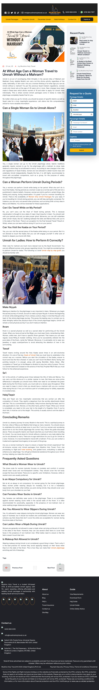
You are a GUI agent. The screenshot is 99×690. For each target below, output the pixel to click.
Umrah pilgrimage (57, 548)
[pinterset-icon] (15, 13)
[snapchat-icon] (32, 601)
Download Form (75, 598)
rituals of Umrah (30, 355)
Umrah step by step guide (51, 250)
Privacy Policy (69, 667)
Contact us (46, 609)
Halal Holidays (59, 19)
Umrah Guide (74, 605)
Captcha (73, 137)
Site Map (45, 612)
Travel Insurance (48, 605)
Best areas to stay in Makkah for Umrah (86, 42)
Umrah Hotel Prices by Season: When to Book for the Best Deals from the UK (84, 76)
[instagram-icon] (9, 13)
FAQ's (44, 601)
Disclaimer (94, 667)
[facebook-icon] (6, 13)
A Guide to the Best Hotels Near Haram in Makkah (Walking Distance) (85, 64)
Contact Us (72, 19)
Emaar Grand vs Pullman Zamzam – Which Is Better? (85, 53)
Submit (81, 150)
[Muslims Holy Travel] (55, 9)
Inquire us (87, 19)
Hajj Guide (73, 601)
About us (45, 594)
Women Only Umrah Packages (40, 197)
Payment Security (56, 667)
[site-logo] (8, 582)
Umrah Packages (12, 19)
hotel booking (26, 449)
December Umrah (44, 19)
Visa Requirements (76, 594)
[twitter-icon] (12, 13)
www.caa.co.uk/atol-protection (83, 681)
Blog (43, 598)
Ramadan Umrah (28, 19)
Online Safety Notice (77, 609)
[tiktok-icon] (18, 13)
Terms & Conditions (82, 667)
